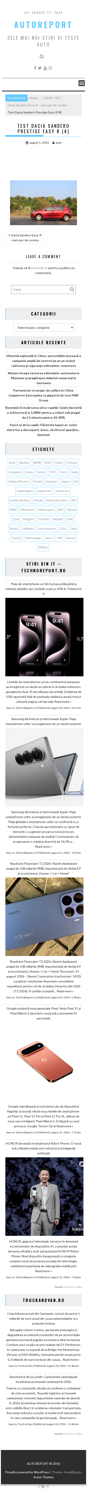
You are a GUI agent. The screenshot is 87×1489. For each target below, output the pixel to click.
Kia (76, 481)
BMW (37, 462)
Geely (75, 472)
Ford (63, 472)
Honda (37, 481)
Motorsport (46, 510)
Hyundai (51, 481)
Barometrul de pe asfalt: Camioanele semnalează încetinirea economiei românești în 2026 (43, 1379)
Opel (15, 519)
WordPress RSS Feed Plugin (72, 1287)
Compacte (14, 472)
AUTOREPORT (43, 24)
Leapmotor (44, 491)
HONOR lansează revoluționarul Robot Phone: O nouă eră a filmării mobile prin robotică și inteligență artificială (43, 1148)
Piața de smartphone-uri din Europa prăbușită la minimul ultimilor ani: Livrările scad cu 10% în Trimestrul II (43, 589)
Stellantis (28, 528)
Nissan (72, 510)
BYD (48, 462)
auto (59, 142)
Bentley (24, 462)
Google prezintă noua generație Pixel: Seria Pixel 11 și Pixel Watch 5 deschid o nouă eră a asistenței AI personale (43, 1013)
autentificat (39, 268)
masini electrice (20, 500)
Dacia (29, 472)
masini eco (62, 491)
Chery (59, 462)
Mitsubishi (27, 510)
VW (59, 538)
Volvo (49, 538)
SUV (63, 528)
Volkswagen (33, 538)
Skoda (14, 528)
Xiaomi (70, 538)
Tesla (73, 528)
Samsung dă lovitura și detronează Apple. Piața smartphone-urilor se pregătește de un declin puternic (43, 721)
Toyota (16, 538)
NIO (61, 510)
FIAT (53, 472)
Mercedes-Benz (57, 500)
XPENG (43, 547)
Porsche (43, 519)
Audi (12, 462)
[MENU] (81, 83)
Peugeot (28, 519)
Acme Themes (43, 1477)
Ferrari (41, 472)
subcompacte (47, 528)
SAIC (70, 519)
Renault (58, 519)
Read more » (62, 701)
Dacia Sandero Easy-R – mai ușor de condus (25, 237)
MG (74, 500)
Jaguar (65, 481)
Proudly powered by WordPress (27, 1472)
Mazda (38, 500)
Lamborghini (25, 491)
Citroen (72, 462)
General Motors (18, 481)
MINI (13, 510)
